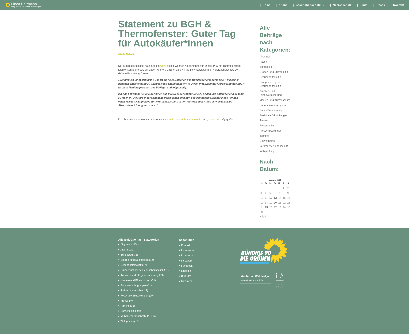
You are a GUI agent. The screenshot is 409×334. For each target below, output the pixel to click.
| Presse (379, 5)
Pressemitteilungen (271, 130)
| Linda (362, 5)
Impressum (187, 250)
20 (275, 202)
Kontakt (185, 245)
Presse (264, 120)
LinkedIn (186, 270)
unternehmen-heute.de (188, 119)
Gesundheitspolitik (270, 77)
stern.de (169, 119)
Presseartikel (267, 125)
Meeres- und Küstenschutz (275, 100)
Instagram (186, 260)
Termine (264, 135)
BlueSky (186, 276)
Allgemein (265, 56)
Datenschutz (188, 255)
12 (270, 198)
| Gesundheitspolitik (307, 5)
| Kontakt (397, 5)
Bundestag (266, 66)
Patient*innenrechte (271, 110)
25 (266, 207)
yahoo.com (213, 119)
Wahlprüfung (267, 151)
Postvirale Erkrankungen (274, 115)
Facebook (187, 265)
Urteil (163, 66)
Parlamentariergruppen (273, 105)
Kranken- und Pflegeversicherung (139, 275)
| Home (265, 5)
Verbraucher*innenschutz (274, 146)
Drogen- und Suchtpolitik (274, 72)
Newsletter (187, 281)
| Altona (282, 5)
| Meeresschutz (341, 5)
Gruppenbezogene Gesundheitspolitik (141, 270)
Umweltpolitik (267, 141)
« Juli (263, 216)
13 (275, 198)
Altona (263, 61)
